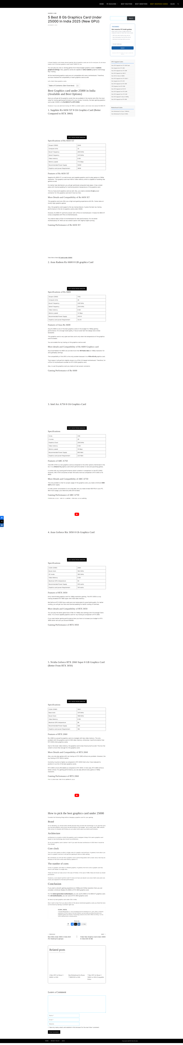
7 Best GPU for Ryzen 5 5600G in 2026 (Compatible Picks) (95, 977)
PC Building (111, 4)
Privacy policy (55, 1040)
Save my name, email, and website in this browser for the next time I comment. (74, 1027)
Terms (47, 1040)
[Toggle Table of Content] (76, 86)
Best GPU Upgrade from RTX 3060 (119, 83)
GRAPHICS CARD (52, 13)
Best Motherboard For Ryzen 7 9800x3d (120, 111)
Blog (173, 4)
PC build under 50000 (65, 257)
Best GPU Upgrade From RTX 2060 (119, 91)
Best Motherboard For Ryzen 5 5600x (120, 113)
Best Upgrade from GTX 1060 (118, 68)
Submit (122, 48)
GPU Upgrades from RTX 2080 (118, 86)
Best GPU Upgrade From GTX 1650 (119, 94)
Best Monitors (141, 4)
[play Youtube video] (77, 514)
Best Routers (126, 4)
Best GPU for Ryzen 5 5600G (118, 75)
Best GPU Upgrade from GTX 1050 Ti (120, 78)
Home (102, 4)
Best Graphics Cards (159, 4)
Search (131, 18)
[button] (178, 4)
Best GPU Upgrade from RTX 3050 (119, 99)
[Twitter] (75, 924)
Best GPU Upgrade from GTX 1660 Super (121, 65)
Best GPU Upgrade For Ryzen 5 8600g (120, 96)
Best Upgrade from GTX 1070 (118, 81)
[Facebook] (72, 924)
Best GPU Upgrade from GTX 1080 (119, 70)
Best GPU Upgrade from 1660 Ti (119, 73)
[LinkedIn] (78, 924)
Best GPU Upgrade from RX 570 (119, 89)
